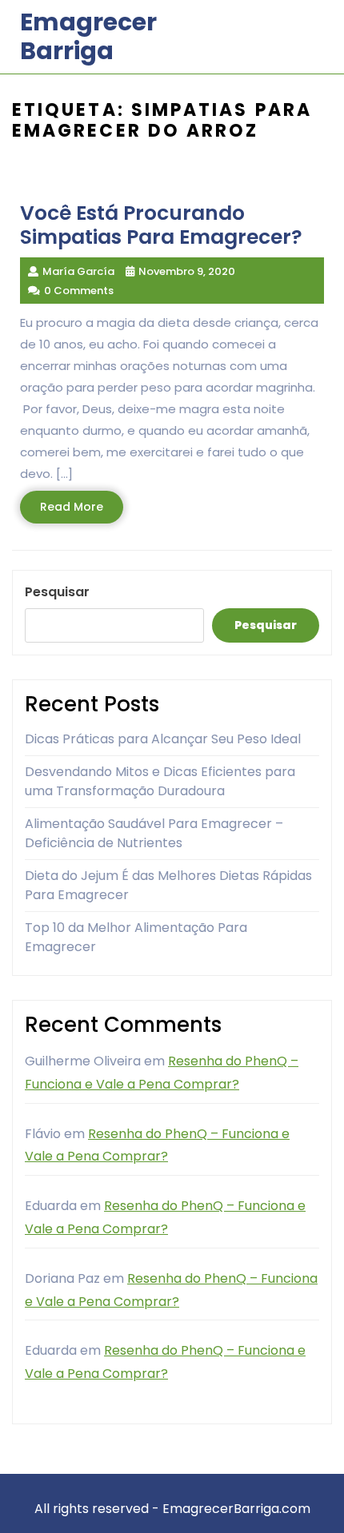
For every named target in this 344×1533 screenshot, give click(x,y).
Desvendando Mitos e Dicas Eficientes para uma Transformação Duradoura (160, 781)
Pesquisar (57, 592)
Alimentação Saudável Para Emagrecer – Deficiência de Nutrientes (154, 833)
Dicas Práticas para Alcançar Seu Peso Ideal (163, 739)
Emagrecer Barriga (88, 36)
